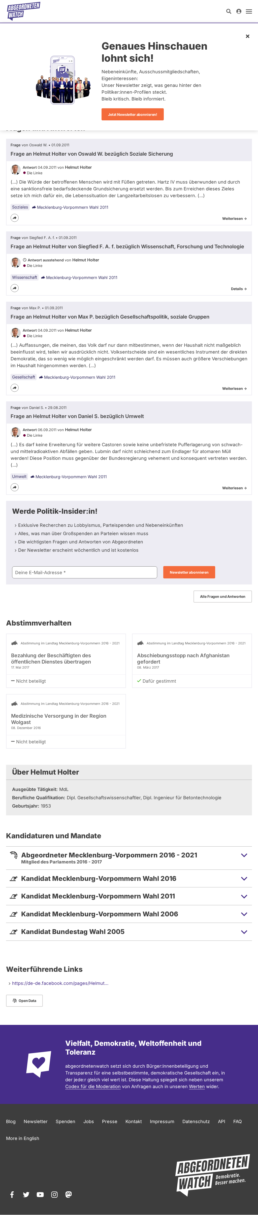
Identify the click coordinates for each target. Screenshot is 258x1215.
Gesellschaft (23, 376)
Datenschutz (196, 1121)
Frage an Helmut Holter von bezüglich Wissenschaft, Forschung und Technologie (127, 247)
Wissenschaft (24, 277)
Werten (197, 1086)
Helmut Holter (78, 167)
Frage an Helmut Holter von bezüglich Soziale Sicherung (92, 154)
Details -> (239, 289)
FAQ (237, 1121)
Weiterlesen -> (234, 218)
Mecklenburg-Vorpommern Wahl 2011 (72, 207)
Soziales (20, 207)
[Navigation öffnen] (249, 11)
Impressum (162, 1121)
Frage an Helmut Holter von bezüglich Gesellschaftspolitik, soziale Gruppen (110, 317)
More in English (22, 1138)
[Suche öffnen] (229, 11)
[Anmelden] (239, 11)
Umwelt (19, 476)
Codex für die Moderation (93, 1086)
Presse (109, 1121)
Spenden (65, 1121)
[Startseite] (23, 11)
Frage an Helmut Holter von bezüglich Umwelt (77, 416)
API (221, 1121)
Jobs (88, 1121)
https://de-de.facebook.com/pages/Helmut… (60, 983)
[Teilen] (15, 218)
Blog (11, 1121)
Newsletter (36, 1121)
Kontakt (133, 1121)
